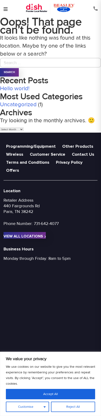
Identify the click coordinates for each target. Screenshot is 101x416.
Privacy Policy (69, 162)
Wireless (14, 154)
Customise (25, 407)
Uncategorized (18, 104)
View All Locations (23, 236)
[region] (50, 384)
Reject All (73, 407)
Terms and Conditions (27, 162)
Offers (12, 170)
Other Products (77, 146)
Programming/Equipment (31, 146)
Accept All (50, 394)
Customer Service (47, 154)
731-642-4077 (46, 223)
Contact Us (83, 154)
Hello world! (15, 88)
